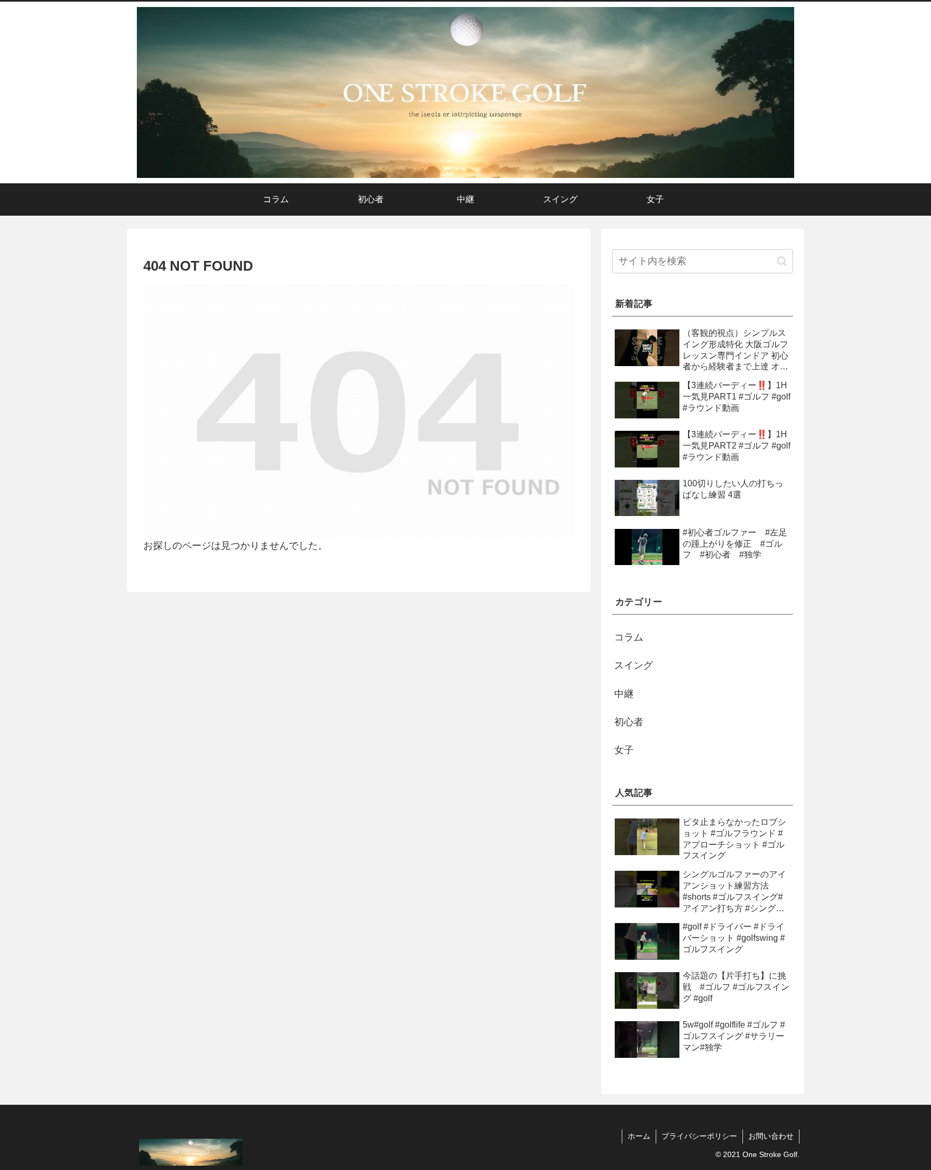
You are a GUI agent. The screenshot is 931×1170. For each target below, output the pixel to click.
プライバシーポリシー (699, 1136)
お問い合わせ (771, 1136)
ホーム (639, 1136)
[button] (782, 261)
